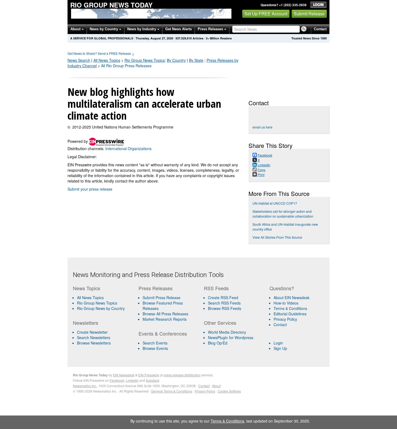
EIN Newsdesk (123, 375)
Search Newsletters (93, 337)
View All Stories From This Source (277, 237)
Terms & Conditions (290, 308)
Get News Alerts (178, 29)
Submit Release (309, 14)
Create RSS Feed (223, 297)
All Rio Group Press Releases (126, 65)
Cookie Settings (229, 391)
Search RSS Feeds (224, 303)
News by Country (104, 29)
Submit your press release (90, 189)
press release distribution (182, 375)
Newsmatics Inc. (85, 385)
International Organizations (128, 148)
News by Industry (142, 29)
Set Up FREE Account (265, 14)
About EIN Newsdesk (291, 297)
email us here (262, 127)
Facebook (117, 380)
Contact (320, 29)
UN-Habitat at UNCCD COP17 (275, 203)
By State (196, 60)
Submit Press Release (161, 297)
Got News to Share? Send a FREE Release (101, 53)
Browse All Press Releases (165, 313)
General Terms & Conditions (171, 391)
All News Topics (106, 60)
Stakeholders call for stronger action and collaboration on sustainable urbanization (283, 213)
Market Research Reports (165, 319)
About (76, 29)
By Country (176, 60)
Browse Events (155, 348)
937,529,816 (184, 38)
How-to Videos (286, 303)
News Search (79, 60)
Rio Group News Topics (97, 303)
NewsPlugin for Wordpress (230, 337)
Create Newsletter (92, 332)
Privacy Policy (285, 319)
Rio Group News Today (111, 4)
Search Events (155, 343)
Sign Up (280, 348)
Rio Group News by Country (101, 308)
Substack (152, 380)
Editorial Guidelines (290, 313)
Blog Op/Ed (217, 343)
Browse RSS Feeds (224, 308)
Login (278, 343)
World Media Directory (227, 332)
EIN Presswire (148, 375)
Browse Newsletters (94, 343)
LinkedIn (132, 380)
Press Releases (211, 29)
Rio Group (145, 60)
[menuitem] (103, 303)
